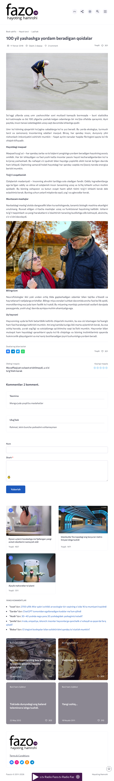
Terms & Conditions (19, 755)
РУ (74, 11)
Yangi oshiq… (70, 704)
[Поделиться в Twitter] (18, 351)
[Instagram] (17, 762)
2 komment (53, 45)
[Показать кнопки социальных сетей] (82, 11)
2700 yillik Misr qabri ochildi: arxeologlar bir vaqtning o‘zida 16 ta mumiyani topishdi (63, 606)
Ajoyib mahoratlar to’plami (21, 585)
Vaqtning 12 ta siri (72, 660)
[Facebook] (12, 762)
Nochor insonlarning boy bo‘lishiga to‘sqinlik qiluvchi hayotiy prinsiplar (30, 663)
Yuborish (16, 489)
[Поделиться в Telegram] (13, 351)
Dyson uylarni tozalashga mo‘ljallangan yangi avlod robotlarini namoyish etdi (30, 540)
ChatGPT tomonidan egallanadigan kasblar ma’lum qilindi (52, 611)
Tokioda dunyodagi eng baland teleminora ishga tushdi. (28, 705)
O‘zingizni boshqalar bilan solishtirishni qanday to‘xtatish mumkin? (56, 629)
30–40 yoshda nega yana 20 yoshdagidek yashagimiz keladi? (52, 616)
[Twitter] (22, 762)
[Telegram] (32, 762)
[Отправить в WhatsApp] (23, 351)
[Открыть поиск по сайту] (97, 11)
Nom (8, 443)
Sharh (9, 457)
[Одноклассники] (27, 762)
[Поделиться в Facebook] (8, 351)
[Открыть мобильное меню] (105, 11)
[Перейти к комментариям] (109, 769)
